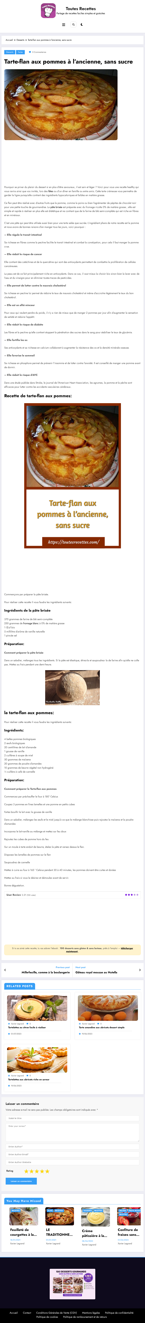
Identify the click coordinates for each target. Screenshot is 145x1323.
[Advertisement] (72, 165)
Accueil (14, 1313)
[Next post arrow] (140, 970)
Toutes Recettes (81, 9)
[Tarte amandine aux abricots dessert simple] (108, 1007)
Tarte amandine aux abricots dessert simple (101, 1027)
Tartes (20, 52)
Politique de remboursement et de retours (85, 1317)
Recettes (23, 1210)
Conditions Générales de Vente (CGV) (56, 1313)
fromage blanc (31, 623)
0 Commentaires (39, 52)
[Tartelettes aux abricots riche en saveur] (37, 1059)
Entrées (84, 1210)
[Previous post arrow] (5, 970)
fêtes (50, 191)
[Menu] (63, 25)
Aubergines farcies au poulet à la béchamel (128, 1232)
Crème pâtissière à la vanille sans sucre (18, 1233)
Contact (27, 1313)
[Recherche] (73, 24)
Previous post (63, 967)
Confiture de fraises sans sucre (53, 1232)
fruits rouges (60, 1210)
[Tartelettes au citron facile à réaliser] (37, 1007)
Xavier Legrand (17, 1023)
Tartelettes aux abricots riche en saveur (28, 1079)
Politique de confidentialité (119, 1313)
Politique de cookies (47, 1317)
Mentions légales (91, 1313)
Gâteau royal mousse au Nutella (96, 972)
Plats (118, 1210)
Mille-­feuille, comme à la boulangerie (46, 972)
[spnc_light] (82, 25)
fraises (48, 1210)
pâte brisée (56, 207)
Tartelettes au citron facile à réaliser (27, 1027)
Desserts (9, 52)
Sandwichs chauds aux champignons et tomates (91, 1232)
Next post (80, 967)
